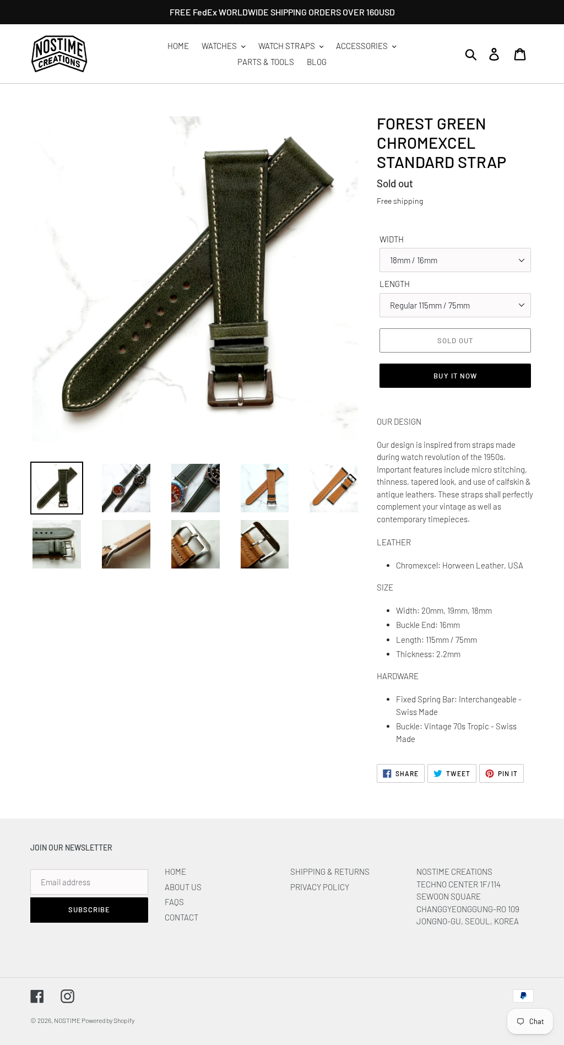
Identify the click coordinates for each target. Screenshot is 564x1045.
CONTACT (181, 917)
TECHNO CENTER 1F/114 (458, 884)
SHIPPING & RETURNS (330, 871)
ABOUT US (183, 887)
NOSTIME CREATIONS (454, 871)
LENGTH (394, 284)
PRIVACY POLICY (319, 887)
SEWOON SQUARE (448, 896)
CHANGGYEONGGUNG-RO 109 (467, 909)
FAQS (174, 902)
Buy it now (454, 375)
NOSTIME (68, 1020)
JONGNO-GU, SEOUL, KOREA (468, 921)
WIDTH (391, 239)
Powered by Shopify (108, 1020)
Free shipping (400, 200)
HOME (175, 871)
